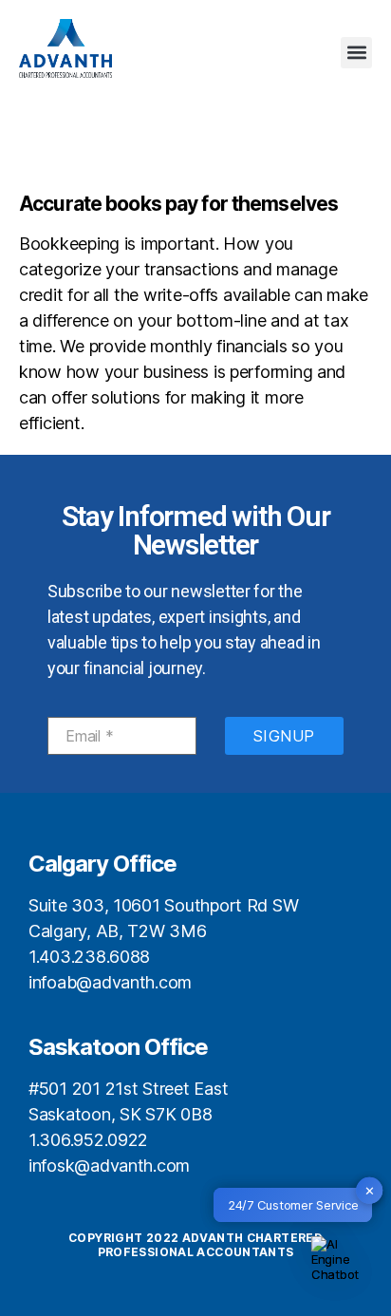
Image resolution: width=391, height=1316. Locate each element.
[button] (356, 52)
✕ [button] (369, 1189)
